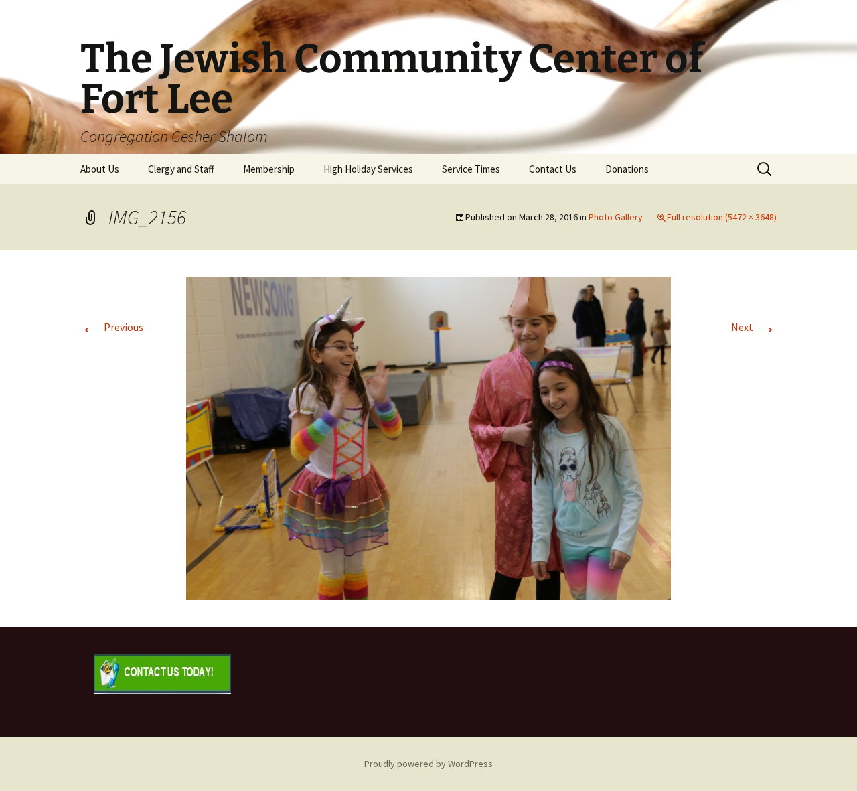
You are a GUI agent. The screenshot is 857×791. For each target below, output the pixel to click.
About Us (99, 169)
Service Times (471, 169)
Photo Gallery (616, 217)
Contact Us (552, 169)
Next (754, 327)
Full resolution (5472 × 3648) (722, 217)
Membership (269, 169)
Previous (111, 327)
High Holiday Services (368, 169)
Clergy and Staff (181, 169)
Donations (627, 169)
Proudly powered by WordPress (428, 764)
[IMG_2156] (428, 436)
